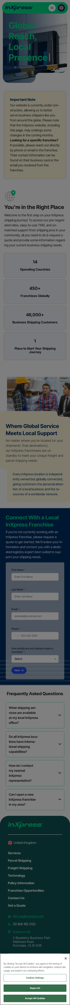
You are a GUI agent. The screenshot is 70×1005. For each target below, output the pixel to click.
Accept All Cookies (35, 998)
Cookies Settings (35, 977)
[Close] (66, 958)
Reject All (35, 988)
